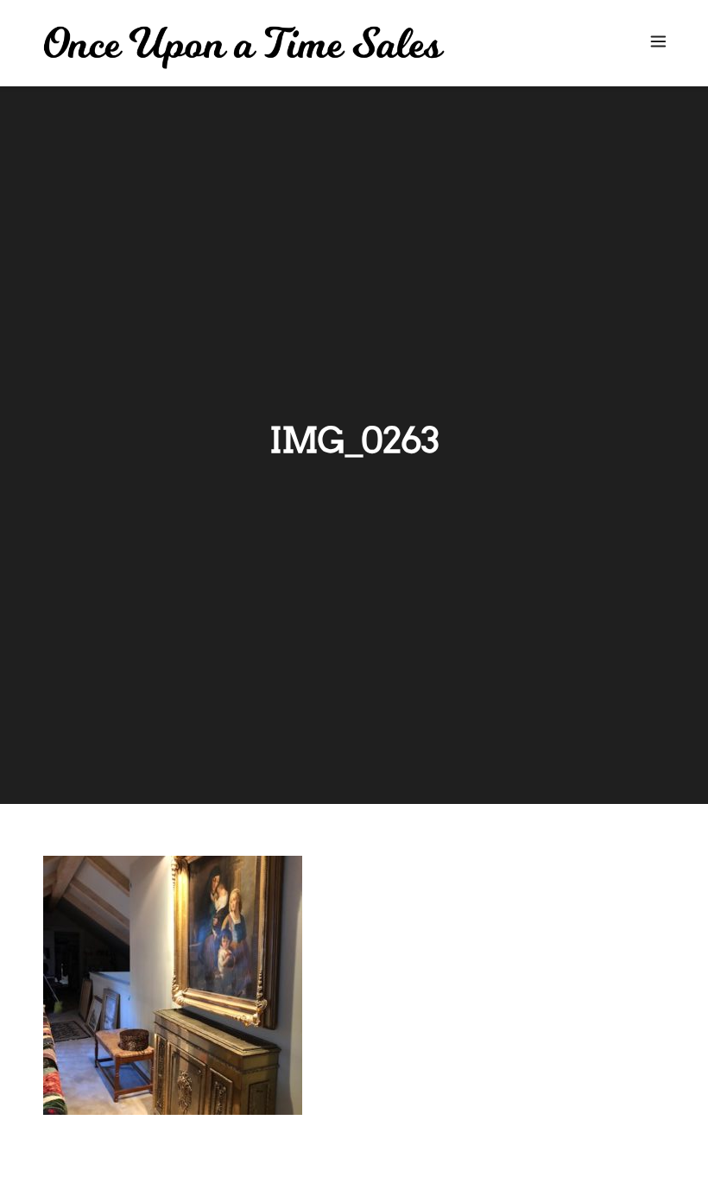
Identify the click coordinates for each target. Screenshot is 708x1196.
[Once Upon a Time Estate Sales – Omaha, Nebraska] (244, 47)
